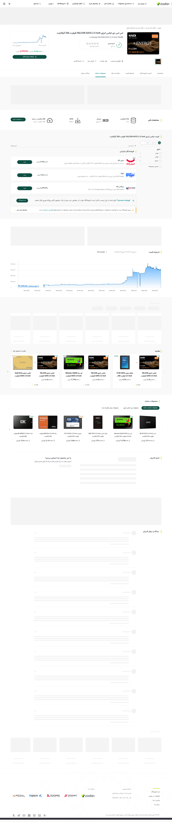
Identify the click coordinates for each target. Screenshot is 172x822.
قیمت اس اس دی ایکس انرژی (135, 28)
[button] (74, 162)
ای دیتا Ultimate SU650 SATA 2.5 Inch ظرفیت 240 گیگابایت (123, 435)
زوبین (159, 28)
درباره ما (157, 805)
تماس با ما (156, 800)
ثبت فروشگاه (155, 792)
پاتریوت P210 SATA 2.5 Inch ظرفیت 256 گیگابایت (72, 435)
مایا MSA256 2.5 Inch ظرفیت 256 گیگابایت (48, 435)
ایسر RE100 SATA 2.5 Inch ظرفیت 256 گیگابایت (148, 435)
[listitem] (137, 371)
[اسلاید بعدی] (8, 371)
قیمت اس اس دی (150, 28)
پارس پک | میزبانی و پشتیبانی (121, 793)
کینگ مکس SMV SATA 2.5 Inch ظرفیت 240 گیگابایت (97, 435)
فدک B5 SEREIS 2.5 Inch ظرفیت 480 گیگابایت (23, 435)
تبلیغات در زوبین (154, 796)
